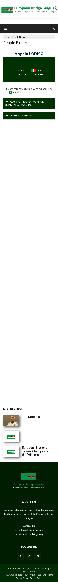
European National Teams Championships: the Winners (38, 451)
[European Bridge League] (29, 9)
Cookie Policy (22, 578)
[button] (5, 28)
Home (6, 37)
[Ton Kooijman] (17, 420)
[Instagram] (29, 556)
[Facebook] (20, 556)
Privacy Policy (36, 578)
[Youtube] (37, 556)
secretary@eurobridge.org (29, 530)
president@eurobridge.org (29, 534)
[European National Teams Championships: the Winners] (17, 451)
